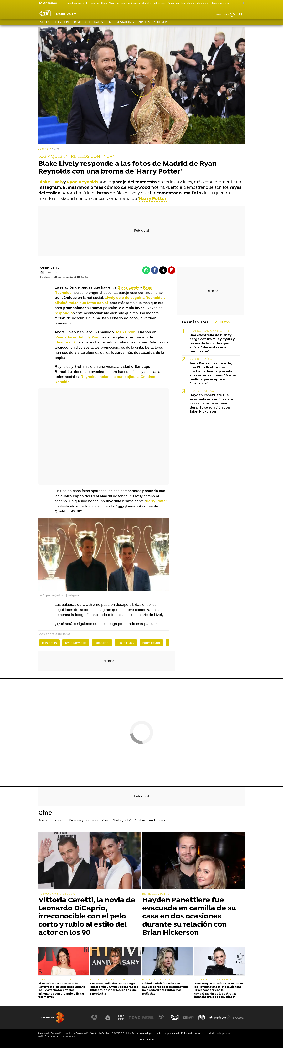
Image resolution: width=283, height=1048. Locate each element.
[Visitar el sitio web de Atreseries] (161, 1017)
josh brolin (49, 643)
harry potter (151, 643)
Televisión (61, 22)
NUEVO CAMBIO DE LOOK (56, 894)
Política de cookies (192, 1033)
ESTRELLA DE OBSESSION (55, 980)
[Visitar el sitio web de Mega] (148, 1017)
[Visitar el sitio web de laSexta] (108, 1017)
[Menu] (241, 22)
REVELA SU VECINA (202, 391)
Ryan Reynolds (75, 643)
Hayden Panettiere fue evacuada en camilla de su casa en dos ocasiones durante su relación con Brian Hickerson (212, 404)
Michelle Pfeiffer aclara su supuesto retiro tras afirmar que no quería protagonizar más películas (165, 988)
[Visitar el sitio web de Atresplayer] (220, 1017)
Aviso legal (146, 1033)
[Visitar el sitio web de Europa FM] (188, 1017)
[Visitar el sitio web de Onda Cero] (175, 1017)
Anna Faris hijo (176, 3)
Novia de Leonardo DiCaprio (124, 3)
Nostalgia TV (125, 22)
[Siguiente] (243, 3)
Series (45, 22)
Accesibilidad (147, 1039)
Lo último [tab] (222, 322)
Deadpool (102, 643)
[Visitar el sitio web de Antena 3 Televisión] (94, 1017)
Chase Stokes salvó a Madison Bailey (208, 3)
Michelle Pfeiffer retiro (154, 3)
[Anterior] (63, 3)
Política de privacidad (167, 1033)
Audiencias (161, 22)
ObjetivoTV (44, 148)
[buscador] (241, 15)
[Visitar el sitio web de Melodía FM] (201, 1017)
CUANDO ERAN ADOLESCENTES (209, 331)
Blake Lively (125, 643)
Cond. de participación (217, 1033)
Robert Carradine (75, 3)
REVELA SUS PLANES (156, 980)
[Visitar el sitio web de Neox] (121, 1017)
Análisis (144, 22)
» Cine (56, 148)
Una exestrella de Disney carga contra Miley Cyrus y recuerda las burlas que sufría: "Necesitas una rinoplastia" (212, 343)
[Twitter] (42, 272)
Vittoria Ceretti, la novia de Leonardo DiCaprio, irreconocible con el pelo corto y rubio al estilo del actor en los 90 (86, 916)
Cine (110, 22)
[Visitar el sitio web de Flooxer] (238, 1017)
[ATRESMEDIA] (51, 1017)
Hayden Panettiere (96, 3)
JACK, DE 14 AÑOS (201, 359)
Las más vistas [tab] (195, 322)
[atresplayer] (224, 15)
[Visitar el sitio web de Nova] (134, 1017)
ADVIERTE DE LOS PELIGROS (213, 980)
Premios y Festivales (87, 22)
